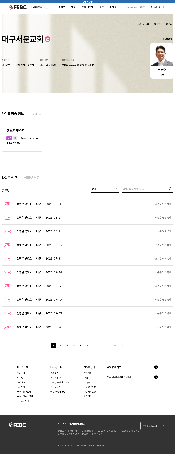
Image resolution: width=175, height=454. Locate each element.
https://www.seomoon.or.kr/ (78, 64)
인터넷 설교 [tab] (31, 178)
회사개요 (21, 382)
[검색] (170, 189)
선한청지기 (55, 387)
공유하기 (169, 39)
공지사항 (88, 373)
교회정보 (169, 24)
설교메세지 (157, 24)
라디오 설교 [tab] (9, 178)
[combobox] (105, 189)
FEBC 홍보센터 (24, 391)
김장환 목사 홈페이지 (60, 382)
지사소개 (21, 373)
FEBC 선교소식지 (25, 396)
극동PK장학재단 (57, 391)
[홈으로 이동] (48, 39)
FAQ (86, 378)
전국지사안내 (23, 401)
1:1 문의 (87, 382)
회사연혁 (21, 387)
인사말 (20, 378)
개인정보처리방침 (77, 423)
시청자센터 (89, 367)
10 (115, 345)
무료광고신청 (90, 387)
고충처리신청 (90, 391)
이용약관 (62, 423)
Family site (56, 367)
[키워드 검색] (164, 7)
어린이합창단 (56, 378)
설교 (147, 24)
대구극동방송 (37, 7)
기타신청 (88, 396)
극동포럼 (54, 373)
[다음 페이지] (122, 345)
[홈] (139, 24)
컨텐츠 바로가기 (87, 2)
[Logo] (18, 7)
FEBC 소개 (22, 367)
